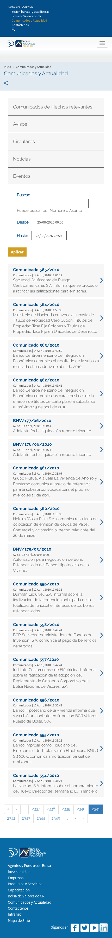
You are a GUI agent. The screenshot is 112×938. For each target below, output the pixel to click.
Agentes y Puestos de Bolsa (29, 865)
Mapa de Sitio (19, 920)
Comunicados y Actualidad (29, 20)
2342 (11, 818)
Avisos (20, 124)
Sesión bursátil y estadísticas (30, 12)
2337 (36, 809)
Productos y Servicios (25, 883)
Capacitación (19, 890)
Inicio (7, 67)
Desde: (23, 222)
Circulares (24, 141)
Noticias (22, 159)
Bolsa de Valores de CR (26, 16)
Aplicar (17, 251)
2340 (81, 809)
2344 (41, 818)
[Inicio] (20, 44)
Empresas (15, 877)
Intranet (14, 914)
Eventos (21, 176)
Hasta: (22, 235)
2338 (51, 809)
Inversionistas (19, 871)
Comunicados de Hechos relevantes (52, 107)
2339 (66, 809)
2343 (26, 818)
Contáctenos (20, 25)
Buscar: (23, 195)
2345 (56, 818)
